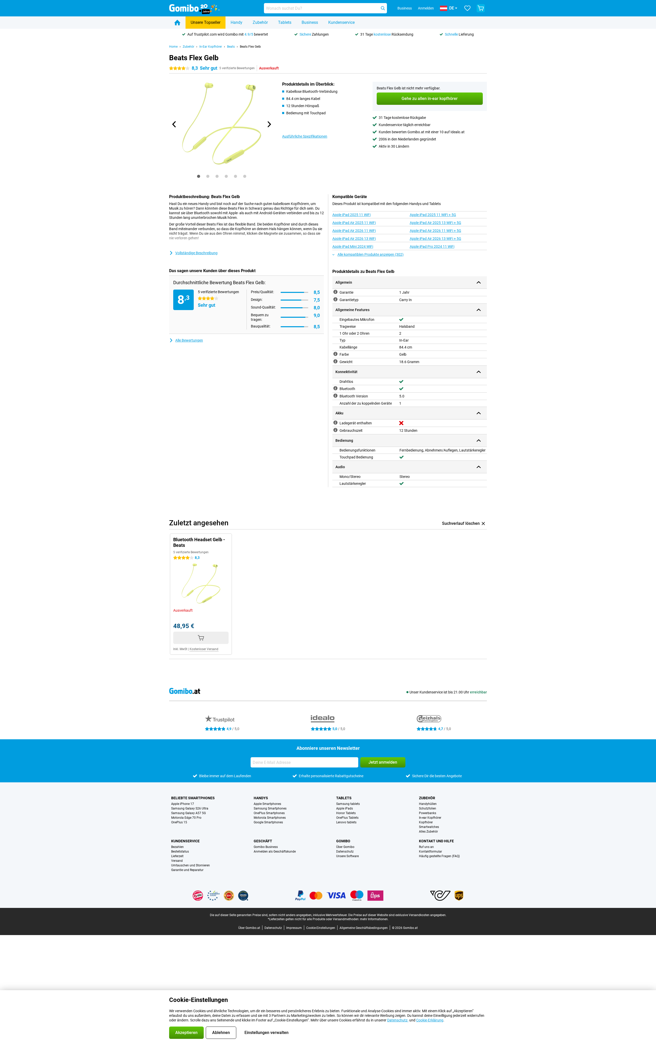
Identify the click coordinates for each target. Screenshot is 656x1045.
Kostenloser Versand (204, 649)
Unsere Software (347, 856)
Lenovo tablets (346, 822)
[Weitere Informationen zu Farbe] (335, 354)
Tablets (284, 22)
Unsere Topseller (205, 22)
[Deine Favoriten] (467, 8)
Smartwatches (429, 827)
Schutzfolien (427, 808)
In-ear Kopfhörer (430, 817)
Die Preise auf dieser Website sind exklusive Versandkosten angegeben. (397, 915)
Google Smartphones (268, 822)
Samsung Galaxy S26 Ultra (189, 808)
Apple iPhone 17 (182, 804)
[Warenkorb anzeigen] (481, 8)
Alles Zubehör (428, 831)
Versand (177, 861)
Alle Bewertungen (189, 340)
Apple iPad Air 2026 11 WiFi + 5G (435, 231)
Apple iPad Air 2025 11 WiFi (354, 223)
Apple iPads (344, 808)
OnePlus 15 (179, 822)
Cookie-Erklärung (429, 1020)
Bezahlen (177, 847)
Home (173, 46)
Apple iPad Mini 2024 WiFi (352, 246)
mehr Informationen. (374, 919)
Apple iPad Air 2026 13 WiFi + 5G (435, 239)
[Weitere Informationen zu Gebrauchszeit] (335, 430)
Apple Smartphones (267, 804)
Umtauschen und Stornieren (190, 865)
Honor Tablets (346, 813)
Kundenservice (341, 22)
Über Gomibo (345, 847)
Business (310, 22)
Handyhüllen (428, 804)
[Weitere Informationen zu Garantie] (335, 292)
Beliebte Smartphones (193, 798)
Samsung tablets (348, 804)
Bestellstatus (180, 851)
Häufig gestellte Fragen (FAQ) (439, 856)
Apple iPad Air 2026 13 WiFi (354, 239)
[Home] (177, 22)
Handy (236, 22)
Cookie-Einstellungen (320, 928)
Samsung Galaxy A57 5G (188, 813)
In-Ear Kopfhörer (210, 46)
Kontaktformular (430, 851)
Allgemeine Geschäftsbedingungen (364, 928)
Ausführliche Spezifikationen (304, 136)
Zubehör (260, 22)
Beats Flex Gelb (250, 46)
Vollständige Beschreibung (196, 253)
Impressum (294, 928)
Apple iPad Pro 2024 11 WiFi (432, 246)
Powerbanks (427, 813)
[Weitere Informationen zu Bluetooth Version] (335, 396)
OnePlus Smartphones (269, 813)
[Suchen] (383, 8)
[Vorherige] (174, 124)
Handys (261, 798)
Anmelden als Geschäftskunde (275, 851)
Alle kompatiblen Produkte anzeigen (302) (370, 254)
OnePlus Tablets (347, 817)
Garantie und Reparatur (187, 870)
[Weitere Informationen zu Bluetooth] (335, 388)
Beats (231, 46)
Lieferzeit (177, 856)
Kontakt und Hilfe (436, 841)
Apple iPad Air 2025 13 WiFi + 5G (435, 223)
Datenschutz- (397, 1020)
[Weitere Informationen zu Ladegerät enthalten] (335, 423)
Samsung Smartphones (270, 808)
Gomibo (343, 841)
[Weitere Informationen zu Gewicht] (335, 361)
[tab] (198, 176)
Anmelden (426, 8)
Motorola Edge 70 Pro (186, 817)
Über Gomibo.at (249, 928)
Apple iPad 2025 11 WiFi (351, 215)
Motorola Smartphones (270, 817)
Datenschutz (345, 851)
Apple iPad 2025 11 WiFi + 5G (433, 215)
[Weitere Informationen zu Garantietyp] (335, 299)
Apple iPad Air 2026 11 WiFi (354, 231)
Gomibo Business (266, 847)
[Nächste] (269, 124)
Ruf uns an (426, 847)
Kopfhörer (426, 822)
